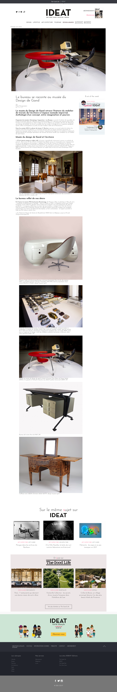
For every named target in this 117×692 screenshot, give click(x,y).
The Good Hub (62, 663)
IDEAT (63, 1)
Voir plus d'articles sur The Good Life (58, 607)
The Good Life (55, 1)
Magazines (37, 661)
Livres (36, 663)
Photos (12, 671)
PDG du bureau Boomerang (37, 202)
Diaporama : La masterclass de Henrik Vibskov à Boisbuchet (90, 129)
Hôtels (94, 590)
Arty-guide (31, 542)
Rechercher (24, 12)
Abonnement (71, 646)
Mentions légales (18, 646)
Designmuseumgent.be (22, 214)
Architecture (63, 542)
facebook (19, 12)
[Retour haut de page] (104, 646)
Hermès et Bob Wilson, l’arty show (93, 104)
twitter (17, 11)
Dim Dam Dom (63, 665)
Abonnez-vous (58, 634)
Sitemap (14, 647)
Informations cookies (41, 646)
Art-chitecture (47, 22)
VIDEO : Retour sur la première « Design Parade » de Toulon (89, 112)
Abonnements (38, 659)
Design (28, 22)
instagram (21, 12)
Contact (62, 646)
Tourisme (57, 22)
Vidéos (88, 22)
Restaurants (30, 590)
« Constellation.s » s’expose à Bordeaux (93, 120)
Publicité (54, 646)
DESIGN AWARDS (68, 22)
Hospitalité (62, 590)
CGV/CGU (29, 646)
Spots (12, 667)
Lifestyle (36, 22)
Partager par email (16, 26)
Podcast (79, 22)
